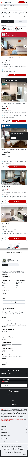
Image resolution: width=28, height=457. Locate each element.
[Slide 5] (15, 100)
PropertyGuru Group (6, 373)
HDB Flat (22, 312)
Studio (3, 331)
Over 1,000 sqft (11, 350)
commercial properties (5, 420)
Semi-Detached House (20, 314)
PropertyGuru (4, 426)
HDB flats (8, 419)
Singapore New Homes (6, 438)
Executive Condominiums (15, 419)
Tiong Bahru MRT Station (7, 356)
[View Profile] (14, 34)
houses (22, 419)
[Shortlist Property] (25, 39)
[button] (5, 274)
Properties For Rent (5, 435)
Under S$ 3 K (11, 337)
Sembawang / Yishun (16, 344)
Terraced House (5, 314)
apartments (3, 419)
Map (21, 21)
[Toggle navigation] (26, 2)
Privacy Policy (20, 449)
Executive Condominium (18, 313)
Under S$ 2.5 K (5, 337)
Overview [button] (5, 264)
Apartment (10, 313)
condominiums (21, 417)
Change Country (5, 379)
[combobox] (13, 8)
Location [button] (11, 264)
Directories (3, 429)
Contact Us (3, 376)
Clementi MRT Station (17, 356)
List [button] (8, 21)
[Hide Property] (22, 39)
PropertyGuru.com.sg (5, 409)
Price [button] (16, 264)
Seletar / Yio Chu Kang (6, 344)
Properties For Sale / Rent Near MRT (9, 442)
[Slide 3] (13, 100)
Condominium (5, 313)
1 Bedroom (8, 331)
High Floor (4, 363)
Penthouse (9, 363)
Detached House (12, 314)
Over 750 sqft (4, 350)
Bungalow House (7, 315)
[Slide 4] (14, 100)
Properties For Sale (5, 432)
